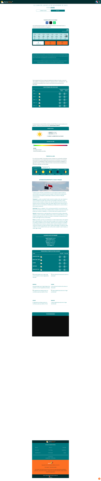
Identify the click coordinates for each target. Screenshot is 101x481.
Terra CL (36, 447)
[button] (99, 2)
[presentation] (66, 36)
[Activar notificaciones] (99, 479)
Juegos (64, 452)
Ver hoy (57, 10)
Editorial (53, 458)
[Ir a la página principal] (7, 2)
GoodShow (64, 450)
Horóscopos (50, 452)
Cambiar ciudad (43, 10)
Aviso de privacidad (53, 467)
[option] (38, 43)
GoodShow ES (37, 452)
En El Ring (50, 450)
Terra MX (64, 447)
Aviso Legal (47, 467)
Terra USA (37, 450)
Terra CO (50, 447)
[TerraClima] (97, 2)
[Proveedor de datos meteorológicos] (50, 477)
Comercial (47, 458)
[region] (50, 15)
